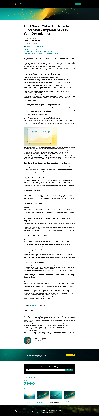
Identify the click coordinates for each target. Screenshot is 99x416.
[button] (25, 383)
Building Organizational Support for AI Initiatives (37, 49)
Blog (35, 22)
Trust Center (51, 410)
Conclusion (28, 55)
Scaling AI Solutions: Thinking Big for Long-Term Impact (38, 51)
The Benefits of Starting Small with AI (34, 46)
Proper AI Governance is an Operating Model (42, 401)
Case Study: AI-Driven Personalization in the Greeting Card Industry (41, 53)
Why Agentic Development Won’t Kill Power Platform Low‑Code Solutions (56, 401)
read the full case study (33, 305)
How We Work (51, 3)
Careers (72, 3)
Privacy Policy (41, 410)
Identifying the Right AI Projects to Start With (36, 48)
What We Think (30, 22)
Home (25, 22)
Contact (78, 3)
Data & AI (33, 377)
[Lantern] (20, 4)
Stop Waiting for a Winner (69, 400)
